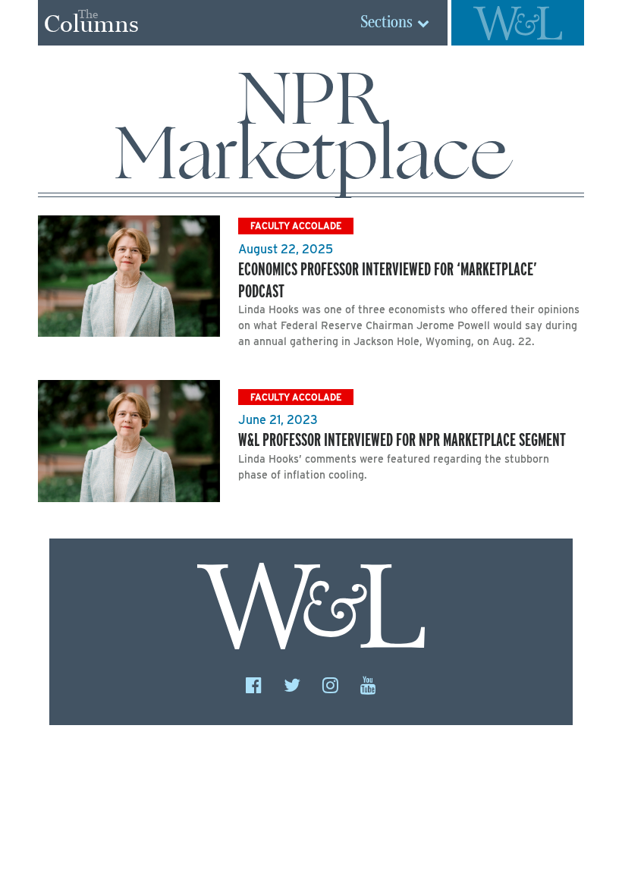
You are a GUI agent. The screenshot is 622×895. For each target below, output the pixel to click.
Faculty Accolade (295, 225)
